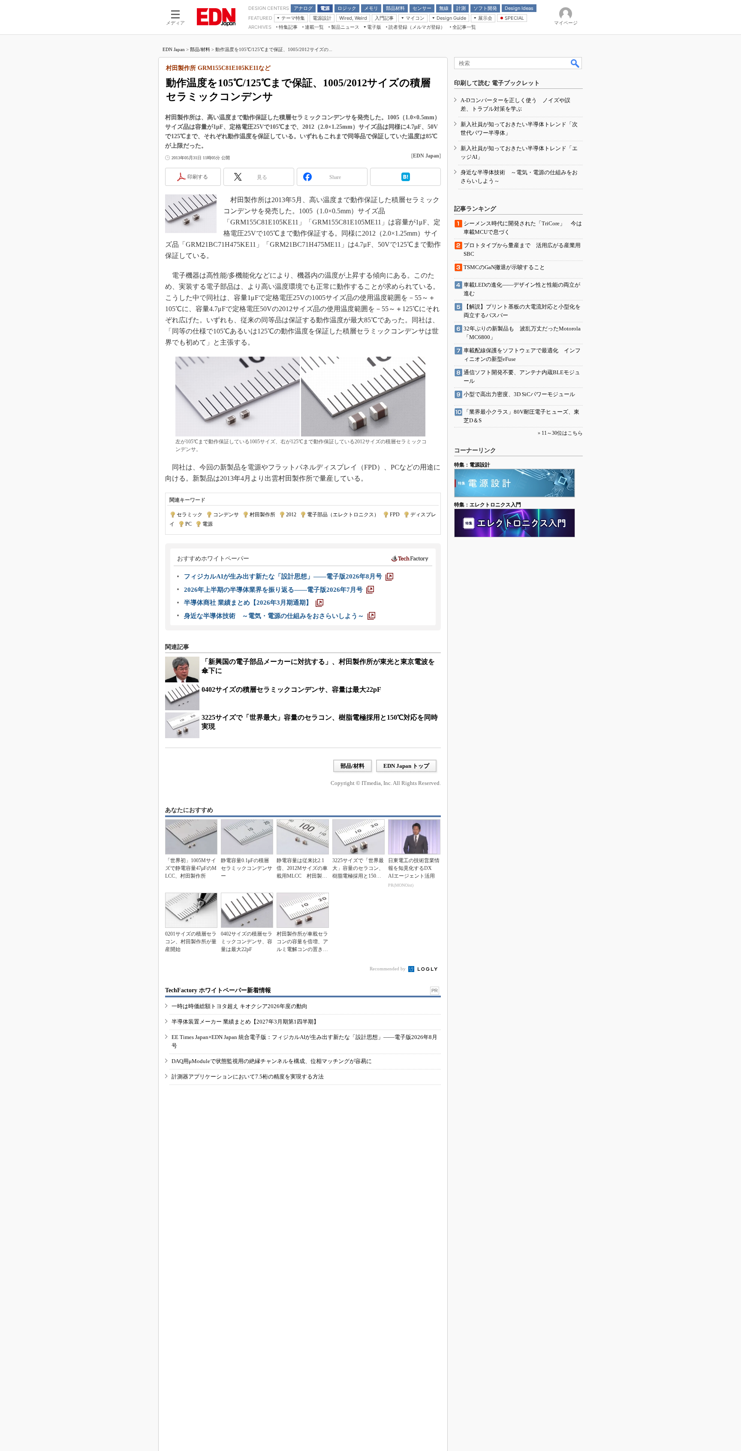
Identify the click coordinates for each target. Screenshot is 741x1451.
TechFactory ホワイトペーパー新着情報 (218, 990)
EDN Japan (174, 49)
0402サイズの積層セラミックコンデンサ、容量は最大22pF (291, 689)
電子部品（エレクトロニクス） (343, 515)
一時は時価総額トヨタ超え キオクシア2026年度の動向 (239, 1006)
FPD (395, 515)
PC (188, 524)
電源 (207, 524)
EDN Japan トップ (406, 766)
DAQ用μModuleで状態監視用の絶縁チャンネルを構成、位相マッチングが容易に (272, 1061)
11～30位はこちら (562, 433)
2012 (291, 515)
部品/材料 (200, 49)
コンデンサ (226, 515)
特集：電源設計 (472, 465)
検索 (575, 63)
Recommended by (388, 968)
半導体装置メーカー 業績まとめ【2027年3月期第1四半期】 (245, 1021)
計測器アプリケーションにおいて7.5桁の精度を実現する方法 (248, 1076)
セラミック (189, 515)
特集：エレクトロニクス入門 (487, 505)
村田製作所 (262, 515)
